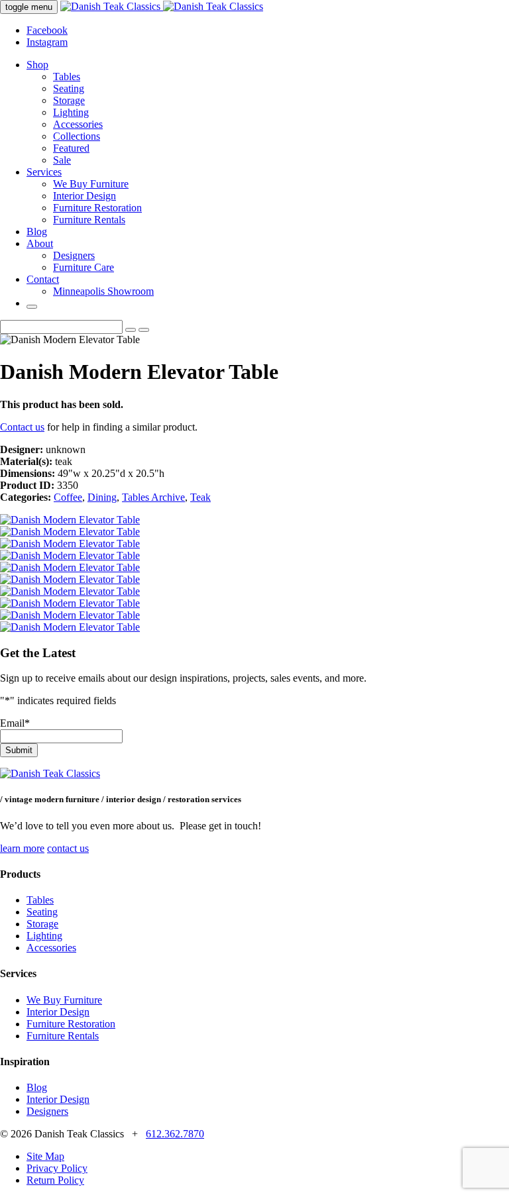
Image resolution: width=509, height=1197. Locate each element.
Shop (37, 64)
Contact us (22, 427)
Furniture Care (83, 267)
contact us (68, 848)
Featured (71, 148)
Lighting (71, 112)
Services (44, 172)
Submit (18, 750)
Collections (76, 136)
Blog (37, 231)
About (40, 243)
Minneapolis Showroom (103, 291)
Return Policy (55, 1180)
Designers (74, 255)
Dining (102, 497)
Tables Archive (153, 497)
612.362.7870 (175, 1133)
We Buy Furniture (91, 183)
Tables (66, 76)
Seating (68, 88)
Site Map (45, 1156)
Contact (43, 279)
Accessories (78, 124)
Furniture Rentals (89, 219)
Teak (200, 497)
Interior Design (84, 195)
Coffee (68, 497)
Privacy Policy (57, 1168)
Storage (69, 100)
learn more (22, 848)
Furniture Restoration (97, 207)
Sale (62, 160)
